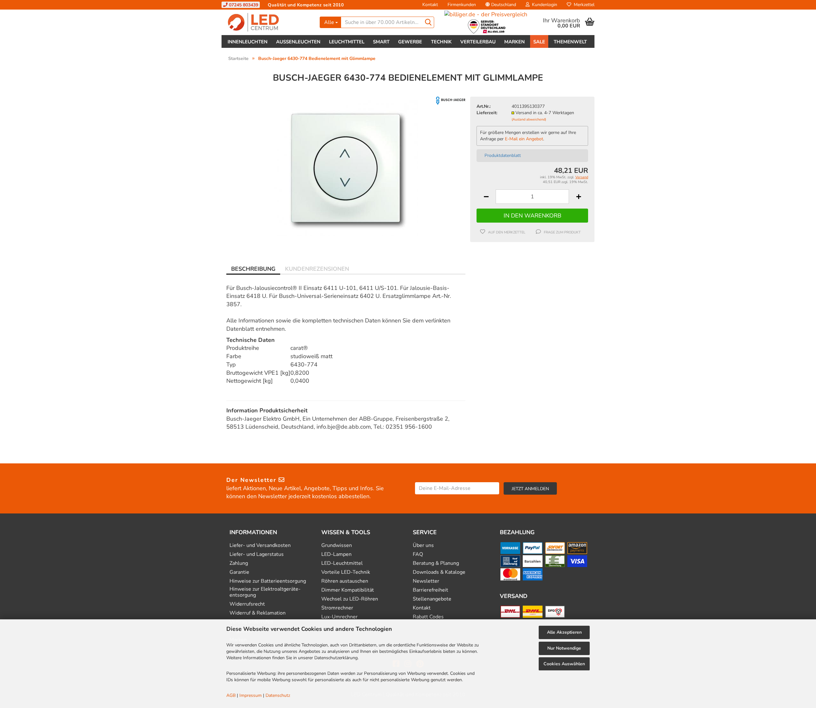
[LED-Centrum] (268, 22)
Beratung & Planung (436, 563)
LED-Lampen (336, 554)
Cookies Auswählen (564, 664)
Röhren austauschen (344, 581)
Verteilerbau (478, 42)
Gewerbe (410, 42)
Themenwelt (570, 42)
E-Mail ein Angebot (524, 139)
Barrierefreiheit (430, 590)
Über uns (423, 545)
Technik (441, 42)
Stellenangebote (432, 599)
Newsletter (426, 581)
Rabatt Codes (428, 617)
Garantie (239, 572)
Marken (514, 42)
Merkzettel (582, 5)
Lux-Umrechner (339, 617)
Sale (539, 42)
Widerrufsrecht (247, 604)
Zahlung (238, 563)
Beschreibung (253, 269)
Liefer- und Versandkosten (260, 545)
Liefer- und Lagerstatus (256, 554)
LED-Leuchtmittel (342, 563)
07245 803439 (243, 5)
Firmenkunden (462, 5)
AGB (231, 695)
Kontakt (430, 5)
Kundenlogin (543, 5)
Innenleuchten (247, 42)
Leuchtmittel (346, 42)
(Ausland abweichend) (529, 119)
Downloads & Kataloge (439, 572)
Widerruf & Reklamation (257, 613)
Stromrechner (337, 608)
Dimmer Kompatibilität (347, 590)
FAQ (418, 554)
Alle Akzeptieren (564, 632)
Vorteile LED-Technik (345, 572)
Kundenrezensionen (317, 269)
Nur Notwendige (564, 648)
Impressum (250, 695)
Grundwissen (336, 545)
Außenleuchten (298, 42)
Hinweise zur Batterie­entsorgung (267, 581)
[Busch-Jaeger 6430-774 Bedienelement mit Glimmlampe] (346, 168)
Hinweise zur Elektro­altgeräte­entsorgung (265, 592)
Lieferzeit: (487, 113)
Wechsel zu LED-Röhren (349, 599)
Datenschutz (278, 695)
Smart (381, 42)
